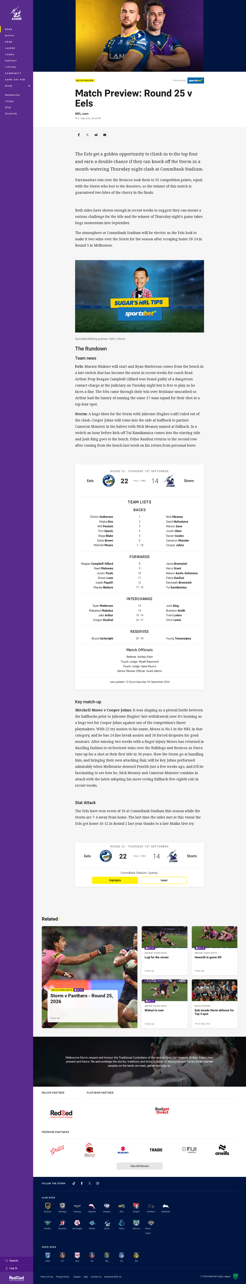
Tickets (9, 101)
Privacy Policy (62, 1276)
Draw (9, 41)
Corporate (11, 113)
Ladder (10, 48)
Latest (164, 880)
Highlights (115, 880)
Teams (9, 54)
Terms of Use (46, 1276)
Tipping (10, 67)
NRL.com (82, 113)
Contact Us (96, 1276)
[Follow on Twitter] (89, 1183)
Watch (9, 35)
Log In (13, 1268)
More (9, 85)
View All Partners (139, 1166)
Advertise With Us (112, 1276)
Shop (8, 107)
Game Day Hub (15, 79)
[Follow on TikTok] (73, 1183)
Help (86, 1276)
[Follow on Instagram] (97, 1183)
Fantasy (11, 60)
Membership (12, 95)
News (9, 29)
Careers (77, 1276)
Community (13, 73)
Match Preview (84, 80)
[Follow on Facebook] (81, 1183)
